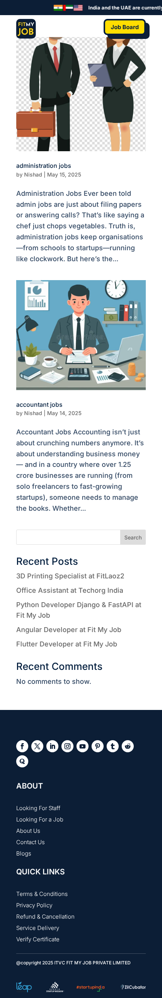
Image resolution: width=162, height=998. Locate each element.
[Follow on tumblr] (113, 746)
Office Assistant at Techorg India (69, 590)
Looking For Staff (38, 808)
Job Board (125, 27)
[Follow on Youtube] (82, 746)
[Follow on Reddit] (128, 746)
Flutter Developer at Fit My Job (66, 644)
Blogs (23, 853)
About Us (28, 830)
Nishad (33, 174)
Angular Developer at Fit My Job (68, 630)
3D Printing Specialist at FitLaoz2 (70, 576)
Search (133, 537)
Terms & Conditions (42, 893)
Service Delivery (37, 927)
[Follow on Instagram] (67, 746)
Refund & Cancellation (45, 916)
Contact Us (30, 842)
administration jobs (43, 165)
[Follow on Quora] (22, 761)
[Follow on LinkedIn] (52, 746)
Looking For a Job (39, 819)
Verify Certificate (38, 939)
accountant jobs (39, 404)
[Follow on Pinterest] (98, 746)
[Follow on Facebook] (22, 746)
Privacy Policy (34, 905)
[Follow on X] (37, 746)
